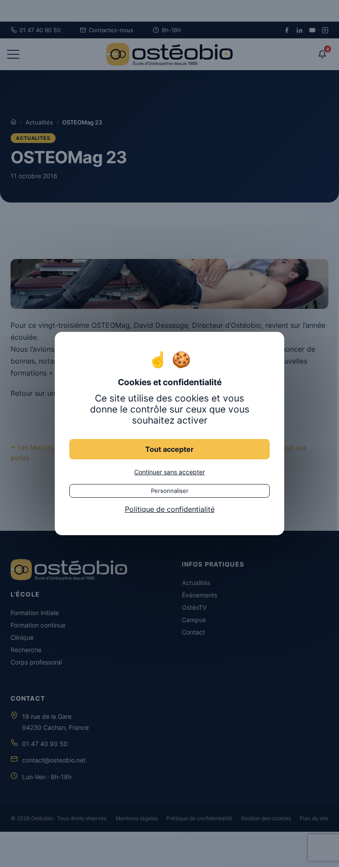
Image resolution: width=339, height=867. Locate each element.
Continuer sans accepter (169, 472)
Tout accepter (169, 449)
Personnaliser (169, 490)
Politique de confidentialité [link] (170, 509)
